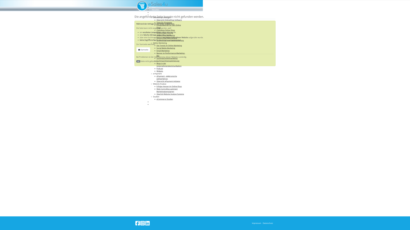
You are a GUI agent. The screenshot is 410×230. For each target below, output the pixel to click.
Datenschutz (268, 223)
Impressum (256, 223)
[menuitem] (154, 7)
